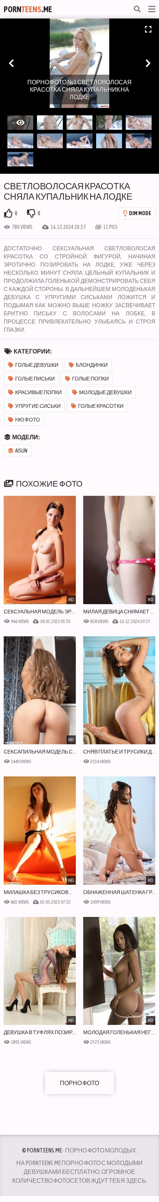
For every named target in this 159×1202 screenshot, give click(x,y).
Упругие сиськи (38, 406)
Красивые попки (38, 392)
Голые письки (35, 379)
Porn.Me (28, 9)
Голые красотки (101, 406)
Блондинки (92, 365)
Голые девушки (36, 365)
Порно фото (79, 1083)
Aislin (21, 451)
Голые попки (90, 379)
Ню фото (27, 420)
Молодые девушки (105, 392)
